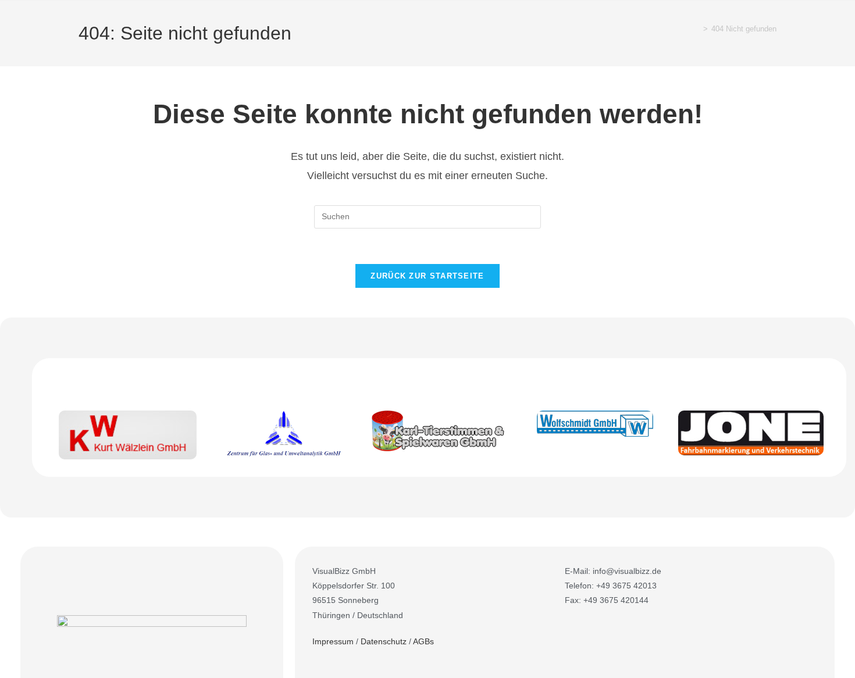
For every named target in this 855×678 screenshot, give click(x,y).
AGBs (423, 641)
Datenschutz (384, 641)
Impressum (333, 641)
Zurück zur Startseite (427, 276)
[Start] (697, 28)
